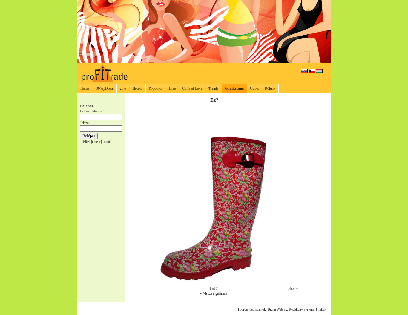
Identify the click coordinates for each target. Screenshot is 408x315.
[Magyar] (319, 72)
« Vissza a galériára (213, 293)
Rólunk (270, 88)
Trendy (213, 88)
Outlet (254, 88)
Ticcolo (137, 88)
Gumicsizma (234, 88)
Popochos (156, 88)
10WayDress (104, 88)
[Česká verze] (312, 72)
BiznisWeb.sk (277, 309)
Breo (172, 88)
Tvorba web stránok (251, 309)
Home (84, 88)
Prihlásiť (321, 309)
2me (123, 88)
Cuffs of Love (192, 88)
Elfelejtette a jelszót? (97, 142)
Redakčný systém (301, 309)
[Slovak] (304, 72)
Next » (293, 288)
